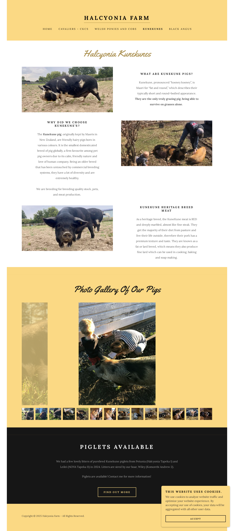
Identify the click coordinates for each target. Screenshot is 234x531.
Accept (195, 518)
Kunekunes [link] (153, 28)
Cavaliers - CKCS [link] (74, 28)
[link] (117, 19)
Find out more (117, 492)
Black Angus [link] (180, 28)
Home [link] (47, 28)
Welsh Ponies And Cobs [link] (116, 28)
